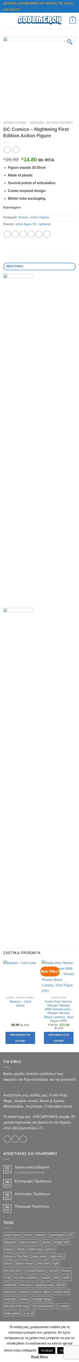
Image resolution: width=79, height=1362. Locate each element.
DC (35, 224)
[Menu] (6, 20)
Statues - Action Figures (51, 122)
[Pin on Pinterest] (39, 234)
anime (28, 1235)
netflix (66, 1277)
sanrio (24, 1291)
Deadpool (10, 1242)
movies (66, 1270)
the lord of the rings (17, 1306)
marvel (53, 1270)
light (56, 1263)
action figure (23, 224)
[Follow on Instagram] (15, 1139)
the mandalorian (43, 1306)
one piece (26, 1284)
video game (12, 1313)
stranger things (41, 1299)
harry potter (39, 1256)
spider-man (62, 1291)
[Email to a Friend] (31, 234)
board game (57, 1235)
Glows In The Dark (16, 1256)
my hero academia (26, 1277)
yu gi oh (28, 1313)
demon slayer (29, 1242)
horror (8, 1263)
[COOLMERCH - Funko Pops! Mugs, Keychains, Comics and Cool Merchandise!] (39, 20)
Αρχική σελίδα (14, 122)
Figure (9, 1249)
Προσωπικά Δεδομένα (32, 1167)
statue (24, 1299)
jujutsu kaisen (25, 1263)
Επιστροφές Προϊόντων (33, 1181)
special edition (41, 1291)
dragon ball (61, 1242)
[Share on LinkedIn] (46, 234)
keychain (43, 1263)
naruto (46, 1277)
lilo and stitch (13, 1270)
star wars (10, 1299)
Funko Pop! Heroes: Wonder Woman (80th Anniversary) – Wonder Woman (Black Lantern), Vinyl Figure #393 (59, 1011)
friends (21, 1249)
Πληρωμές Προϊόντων (32, 1206)
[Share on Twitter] (23, 234)
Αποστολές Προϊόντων (32, 1194)
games (50, 1249)
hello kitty (57, 1256)
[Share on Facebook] (15, 234)
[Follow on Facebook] (7, 1139)
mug (7, 1277)
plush (61, 1284)
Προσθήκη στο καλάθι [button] (20, 1038)
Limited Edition (35, 1270)
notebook (10, 1284)
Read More (39, 1356)
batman (41, 1235)
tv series (63, 1306)
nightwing (44, 224)
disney (46, 1242)
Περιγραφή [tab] (14, 266)
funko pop (35, 1249)
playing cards (45, 1284)
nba (56, 1277)
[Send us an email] (23, 1139)
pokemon (10, 1291)
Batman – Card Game (20, 1003)
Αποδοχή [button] (47, 1350)
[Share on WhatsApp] (7, 234)
